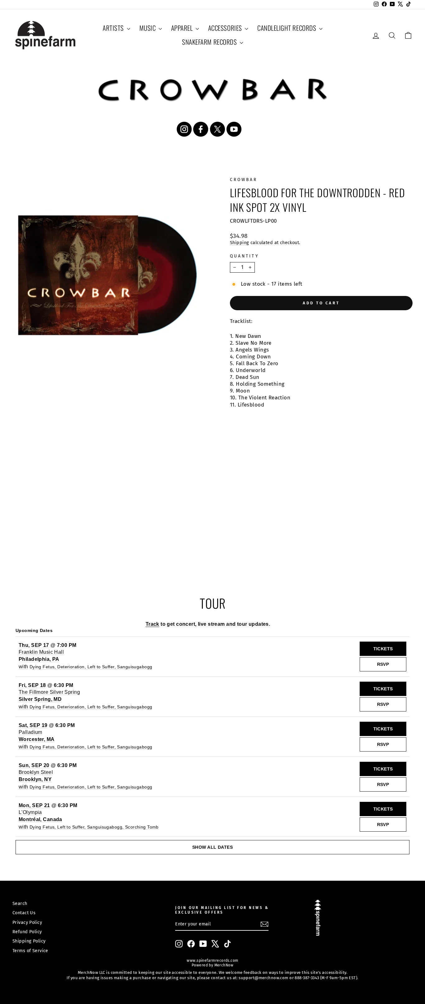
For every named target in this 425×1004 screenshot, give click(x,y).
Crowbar (244, 179)
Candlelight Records (287, 28)
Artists (114, 28)
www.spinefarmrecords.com (212, 960)
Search (19, 903)
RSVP (383, 664)
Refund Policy (27, 931)
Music (148, 28)
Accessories (225, 28)
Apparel (182, 28)
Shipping (239, 242)
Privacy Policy (27, 922)
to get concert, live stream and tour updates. (208, 624)
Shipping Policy (28, 941)
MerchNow (223, 965)
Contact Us (23, 912)
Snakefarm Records (210, 42)
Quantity (244, 256)
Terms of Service (30, 950)
